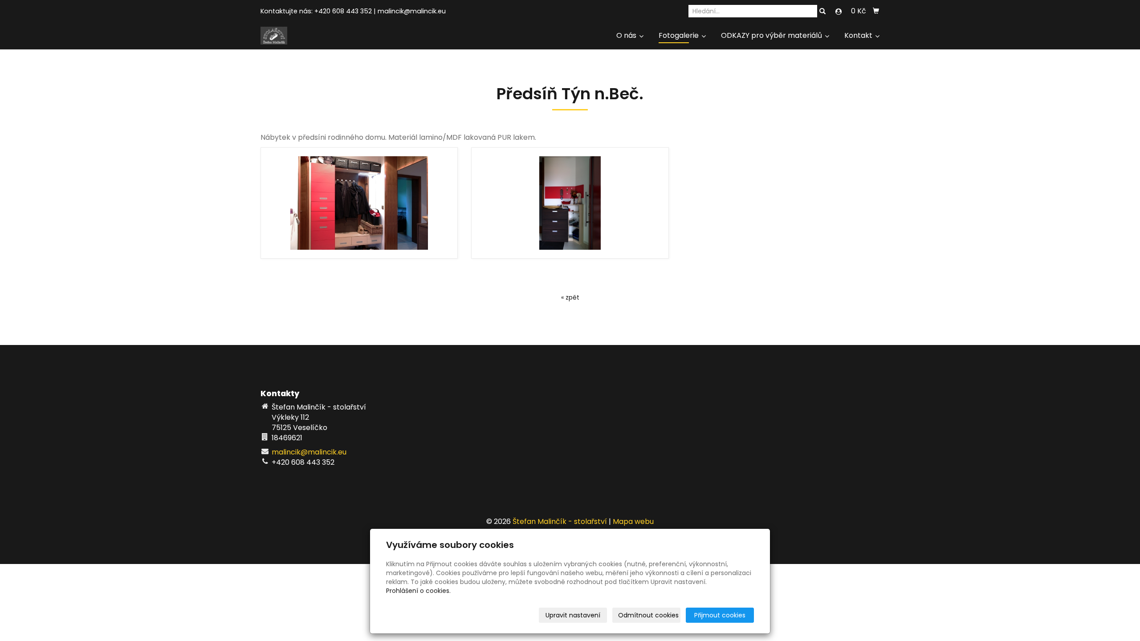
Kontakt (859, 35)
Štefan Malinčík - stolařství (560, 521)
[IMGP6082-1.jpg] (569, 203)
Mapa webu (633, 521)
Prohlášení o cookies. (418, 590)
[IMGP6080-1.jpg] (359, 203)
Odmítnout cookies (648, 615)
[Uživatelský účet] (838, 11)
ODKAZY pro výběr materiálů (772, 35)
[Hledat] (822, 11)
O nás (627, 35)
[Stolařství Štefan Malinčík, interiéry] (274, 35)
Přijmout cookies (719, 615)
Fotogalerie (679, 35)
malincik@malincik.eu (412, 11)
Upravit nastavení (573, 615)
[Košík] (875, 11)
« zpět (570, 297)
